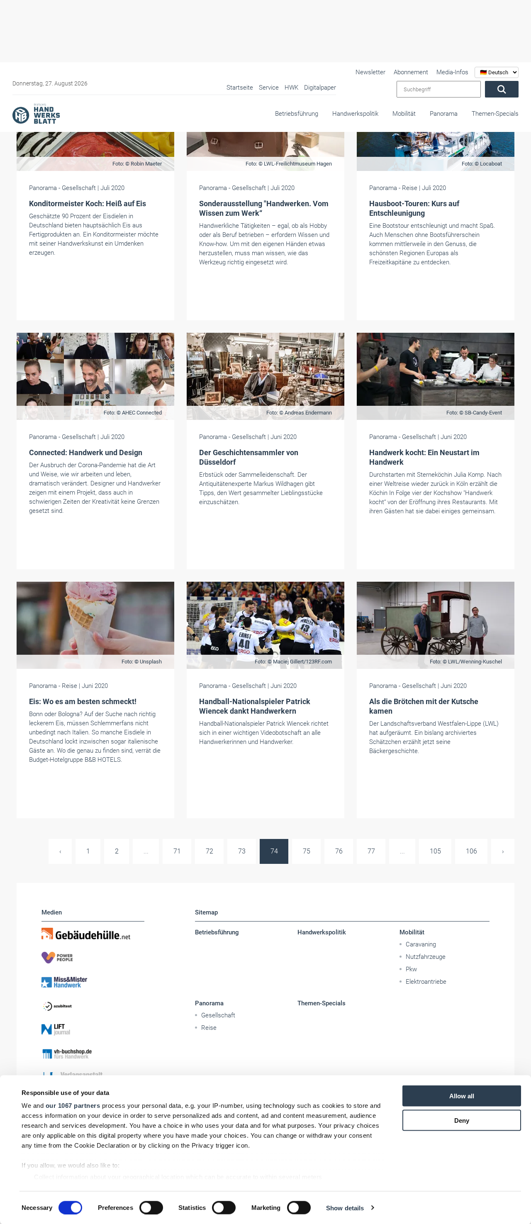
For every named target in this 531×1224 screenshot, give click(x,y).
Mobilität (404, 113)
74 (274, 851)
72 (209, 851)
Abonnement (411, 72)
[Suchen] (502, 89)
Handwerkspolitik (355, 113)
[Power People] (92, 957)
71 (177, 851)
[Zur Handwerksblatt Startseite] (36, 113)
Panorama (444, 113)
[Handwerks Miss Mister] (92, 981)
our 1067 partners (73, 1105)
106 (471, 851)
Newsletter (370, 72)
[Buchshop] (92, 1054)
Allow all (461, 1096)
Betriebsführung (296, 113)
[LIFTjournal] (92, 1030)
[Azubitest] (92, 1006)
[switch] (151, 1207)
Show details (345, 1207)
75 (306, 851)
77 (371, 851)
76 (339, 851)
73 (242, 851)
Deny (461, 1120)
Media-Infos (452, 72)
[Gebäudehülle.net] (92, 933)
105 (435, 851)
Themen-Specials (495, 113)
